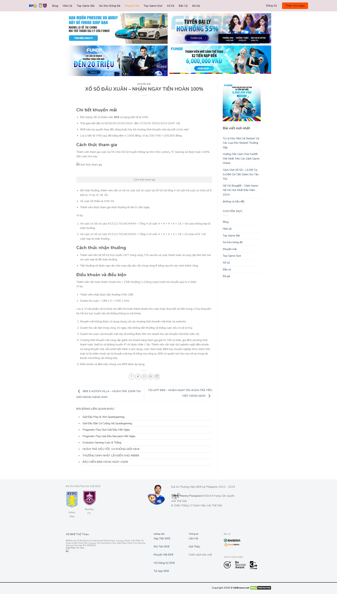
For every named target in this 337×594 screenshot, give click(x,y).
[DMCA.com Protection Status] (260, 587)
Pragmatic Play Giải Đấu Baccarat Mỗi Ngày (108, 436)
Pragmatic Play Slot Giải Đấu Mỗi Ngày (106, 430)
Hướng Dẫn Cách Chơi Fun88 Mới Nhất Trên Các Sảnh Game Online (241, 158)
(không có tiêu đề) (234, 201)
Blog (55, 6)
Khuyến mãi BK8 (163, 554)
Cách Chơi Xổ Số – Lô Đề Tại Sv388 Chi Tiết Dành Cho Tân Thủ (241, 174)
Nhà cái (67, 6)
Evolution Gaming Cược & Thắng (101, 442)
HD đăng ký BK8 (164, 563)
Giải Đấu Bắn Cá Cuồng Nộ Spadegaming (107, 423)
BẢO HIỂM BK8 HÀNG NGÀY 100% (105, 462)
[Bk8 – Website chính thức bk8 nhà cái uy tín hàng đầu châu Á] (38, 6)
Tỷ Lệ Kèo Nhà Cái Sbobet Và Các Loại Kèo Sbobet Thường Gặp (241, 143)
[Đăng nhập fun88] (220, 61)
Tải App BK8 (161, 571)
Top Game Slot (153, 6)
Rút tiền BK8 (161, 546)
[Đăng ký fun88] (242, 102)
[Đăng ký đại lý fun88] (117, 28)
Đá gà (196, 6)
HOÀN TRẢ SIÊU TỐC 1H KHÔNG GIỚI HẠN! (110, 449)
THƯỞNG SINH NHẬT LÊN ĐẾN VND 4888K (110, 455)
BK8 (116, 117)
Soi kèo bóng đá (109, 6)
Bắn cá (183, 6)
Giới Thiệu (194, 546)
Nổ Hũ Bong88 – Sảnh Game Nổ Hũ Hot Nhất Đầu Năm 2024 (240, 190)
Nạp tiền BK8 (162, 538)
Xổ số (170, 6)
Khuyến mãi (132, 6)
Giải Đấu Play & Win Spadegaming (103, 417)
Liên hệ (193, 538)
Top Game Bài (85, 6)
